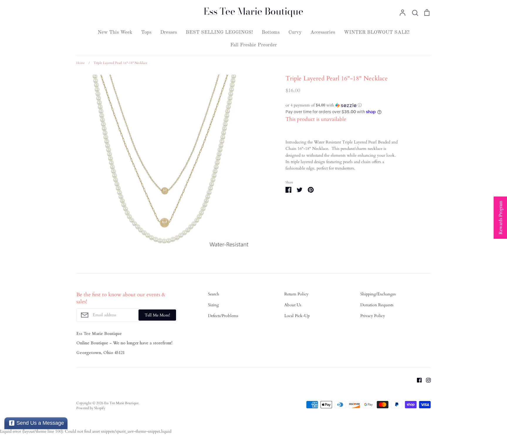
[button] (343, 105)
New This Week (115, 32)
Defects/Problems (223, 316)
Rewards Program (500, 217)
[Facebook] (417, 379)
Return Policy (296, 294)
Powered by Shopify (90, 408)
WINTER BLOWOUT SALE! (377, 32)
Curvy (295, 32)
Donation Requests (376, 305)
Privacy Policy (372, 316)
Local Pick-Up (297, 316)
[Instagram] (426, 379)
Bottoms (271, 32)
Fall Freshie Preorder (253, 45)
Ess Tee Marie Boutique (253, 11)
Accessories (322, 32)
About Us (292, 305)
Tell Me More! (157, 315)
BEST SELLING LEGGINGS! (219, 32)
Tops (146, 32)
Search (213, 294)
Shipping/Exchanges (378, 294)
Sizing (213, 305)
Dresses (168, 32)
